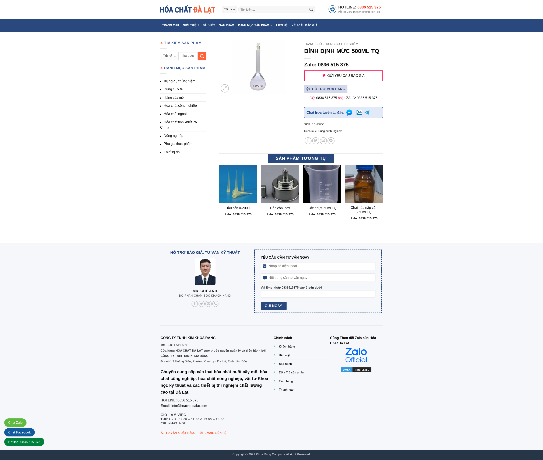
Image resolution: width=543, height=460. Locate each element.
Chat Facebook (19, 432)
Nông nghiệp (173, 135)
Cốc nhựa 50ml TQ (322, 208)
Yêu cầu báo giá (304, 25)
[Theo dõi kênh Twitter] (202, 304)
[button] (225, 88)
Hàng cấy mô (174, 97)
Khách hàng (287, 346)
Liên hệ (282, 25)
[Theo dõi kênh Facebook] (195, 304)
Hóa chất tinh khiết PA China (178, 124)
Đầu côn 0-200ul (238, 208)
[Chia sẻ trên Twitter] (315, 140)
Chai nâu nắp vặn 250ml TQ (364, 210)
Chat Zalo (15, 422)
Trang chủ (170, 25)
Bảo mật (284, 355)
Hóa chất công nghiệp (180, 105)
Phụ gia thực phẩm (178, 144)
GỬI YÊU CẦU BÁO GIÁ (346, 75)
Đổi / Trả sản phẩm (292, 372)
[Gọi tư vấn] (215, 304)
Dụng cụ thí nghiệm (179, 81)
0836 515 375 (369, 7)
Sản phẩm (226, 25)
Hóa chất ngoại (175, 114)
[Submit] (311, 9)
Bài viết (209, 25)
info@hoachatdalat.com (189, 406)
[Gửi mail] (208, 304)
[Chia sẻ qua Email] (323, 140)
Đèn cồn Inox (280, 208)
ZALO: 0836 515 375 (362, 98)
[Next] (382, 196)
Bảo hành (285, 363)
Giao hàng (286, 381)
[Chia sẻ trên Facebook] (308, 140)
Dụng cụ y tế (173, 89)
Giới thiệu (191, 25)
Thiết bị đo (172, 152)
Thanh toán (286, 389)
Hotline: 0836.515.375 (24, 442)
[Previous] (219, 196)
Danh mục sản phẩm (253, 25)
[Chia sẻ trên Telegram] (330, 140)
